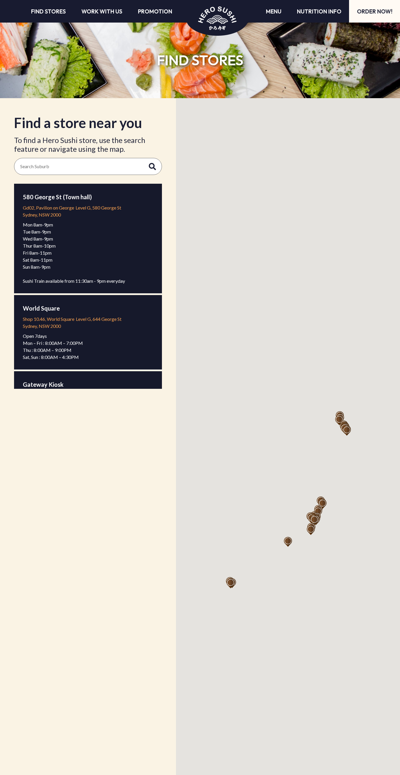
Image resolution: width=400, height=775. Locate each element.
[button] (314, 520)
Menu (273, 11)
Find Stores (48, 11)
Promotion (155, 11)
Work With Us (101, 11)
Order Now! (374, 11)
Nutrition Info (319, 11)
